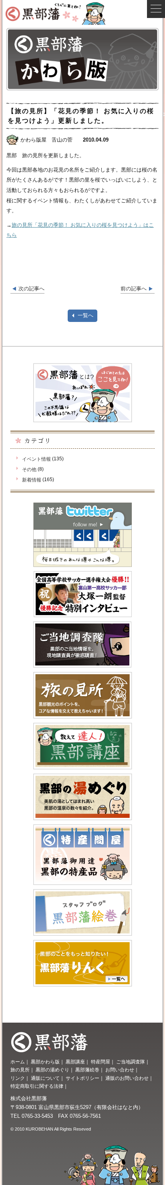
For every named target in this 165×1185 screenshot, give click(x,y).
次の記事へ (31, 289)
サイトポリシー (82, 1078)
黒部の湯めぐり (52, 1070)
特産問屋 (100, 1062)
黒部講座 (75, 1062)
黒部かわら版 (45, 1062)
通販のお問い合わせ (127, 1078)
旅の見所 (20, 1070)
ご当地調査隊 (130, 1062)
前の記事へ (134, 289)
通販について (45, 1078)
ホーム (17, 1062)
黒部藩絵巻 (87, 1070)
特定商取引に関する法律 (36, 1086)
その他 (29, 469)
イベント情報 (36, 459)
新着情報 (31, 480)
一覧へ (85, 315)
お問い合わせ (119, 1070)
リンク (17, 1078)
